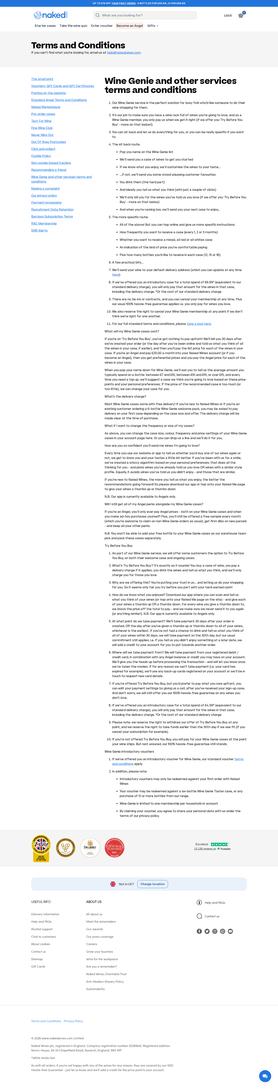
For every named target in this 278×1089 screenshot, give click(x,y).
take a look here (199, 324)
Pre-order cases (43, 114)
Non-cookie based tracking (51, 163)
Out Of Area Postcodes (48, 142)
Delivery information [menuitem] (45, 914)
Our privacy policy (44, 195)
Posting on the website (48, 93)
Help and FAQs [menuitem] (41, 921)
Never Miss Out (42, 135)
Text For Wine (41, 121)
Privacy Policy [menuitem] (73, 1021)
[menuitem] (45, 25)
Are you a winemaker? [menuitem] (101, 966)
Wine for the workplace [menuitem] (102, 959)
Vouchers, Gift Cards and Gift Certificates (62, 86)
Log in (228, 15)
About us (93, 901)
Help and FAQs (215, 902)
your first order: (124, 3)
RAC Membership (44, 223)
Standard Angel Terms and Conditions (59, 100)
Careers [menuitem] (91, 944)
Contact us (212, 916)
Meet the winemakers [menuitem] (101, 921)
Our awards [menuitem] (94, 929)
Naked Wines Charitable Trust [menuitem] (106, 974)
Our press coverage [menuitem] (99, 936)
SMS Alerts (39, 230)
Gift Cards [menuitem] (38, 966)
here (115, 274)
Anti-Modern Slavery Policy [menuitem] (105, 981)
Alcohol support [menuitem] (42, 929)
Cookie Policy (41, 156)
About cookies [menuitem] (40, 944)
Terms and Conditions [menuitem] (46, 1021)
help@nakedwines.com (124, 52)
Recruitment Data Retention (52, 209)
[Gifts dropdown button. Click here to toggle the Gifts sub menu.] (157, 26)
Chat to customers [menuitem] (43, 936)
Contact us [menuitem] (38, 951)
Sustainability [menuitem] (95, 989)
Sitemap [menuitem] (37, 959)
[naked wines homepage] (50, 15)
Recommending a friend (48, 170)
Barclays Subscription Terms (52, 216)
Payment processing (46, 202)
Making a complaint (45, 188)
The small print (42, 79)
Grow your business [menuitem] (99, 951)
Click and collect (43, 149)
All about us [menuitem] (94, 914)
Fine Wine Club (42, 128)
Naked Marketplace (45, 107)
